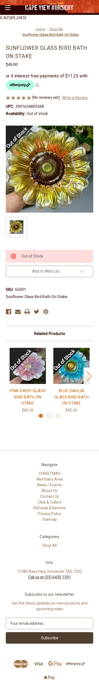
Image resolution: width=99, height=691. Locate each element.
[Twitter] (36, 312)
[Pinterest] (46, 312)
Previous (9, 376)
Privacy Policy (49, 513)
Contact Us (49, 496)
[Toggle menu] (7, 7)
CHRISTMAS (50, 473)
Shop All (49, 545)
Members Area (50, 479)
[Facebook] (8, 312)
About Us (49, 490)
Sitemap (49, 519)
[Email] (18, 312)
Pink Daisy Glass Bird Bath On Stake (28, 397)
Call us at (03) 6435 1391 (49, 577)
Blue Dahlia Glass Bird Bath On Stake (71, 397)
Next (89, 376)
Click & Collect (50, 502)
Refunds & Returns (49, 508)
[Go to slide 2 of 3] (49, 416)
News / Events (49, 485)
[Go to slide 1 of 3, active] (41, 416)
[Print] (27, 312)
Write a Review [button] (75, 98)
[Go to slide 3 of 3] (58, 416)
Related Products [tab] (49, 333)
